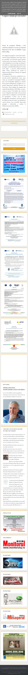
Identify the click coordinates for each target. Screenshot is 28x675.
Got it (19, 13)
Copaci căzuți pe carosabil (14, 16)
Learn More (11, 13)
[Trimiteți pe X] (6, 109)
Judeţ (15, 112)
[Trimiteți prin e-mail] (3, 109)
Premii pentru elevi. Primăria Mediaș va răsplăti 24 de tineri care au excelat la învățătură (16, 457)
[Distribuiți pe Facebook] (7, 109)
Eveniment (8, 112)
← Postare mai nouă (6, 121)
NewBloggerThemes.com (14, 673)
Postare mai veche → (21, 121)
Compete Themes (11, 672)
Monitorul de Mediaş (20, 668)
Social (20, 112)
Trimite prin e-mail (9, 114)
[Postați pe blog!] (4, 109)
